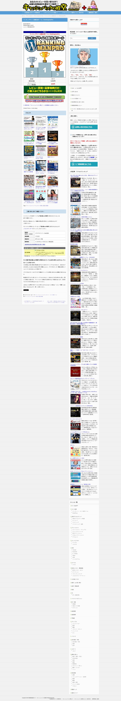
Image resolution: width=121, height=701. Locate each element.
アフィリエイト (75, 527)
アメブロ (74, 542)
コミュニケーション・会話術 (79, 676)
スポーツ (74, 649)
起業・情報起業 (75, 586)
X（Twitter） (75, 553)
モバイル (74, 562)
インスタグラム (76, 559)
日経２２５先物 (76, 605)
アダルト (74, 686)
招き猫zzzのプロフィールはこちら (76, 66)
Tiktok (73, 555)
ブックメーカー (76, 623)
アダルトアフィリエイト (78, 535)
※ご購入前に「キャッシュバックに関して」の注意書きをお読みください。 (41, 105)
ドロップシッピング (77, 573)
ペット (74, 669)
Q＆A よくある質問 (76, 88)
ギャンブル (74, 621)
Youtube (74, 549)
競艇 (73, 627)
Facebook (74, 551)
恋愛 (73, 674)
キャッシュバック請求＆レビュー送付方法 (73, 12)
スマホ (74, 564)
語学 (73, 645)
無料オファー (75, 692)
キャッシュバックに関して (51, 12)
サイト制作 (39, 205)
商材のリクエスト (76, 95)
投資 (73, 589)
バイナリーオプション (77, 598)
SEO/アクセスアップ (76, 516)
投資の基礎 (45, 205)
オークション (75, 572)
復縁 (73, 678)
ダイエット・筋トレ (77, 665)
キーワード (75, 520)
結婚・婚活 (75, 682)
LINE (73, 557)
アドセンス (75, 537)
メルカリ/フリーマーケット (78, 575)
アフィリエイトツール (31, 205)
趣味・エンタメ (76, 667)
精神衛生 (74, 663)
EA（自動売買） (76, 595)
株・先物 (74, 602)
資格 (73, 643)
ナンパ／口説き (76, 684)
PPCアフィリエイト (77, 533)
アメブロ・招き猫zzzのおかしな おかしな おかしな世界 (84, 109)
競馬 (73, 625)
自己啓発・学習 (75, 639)
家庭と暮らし (75, 654)
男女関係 (74, 673)
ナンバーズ (75, 631)
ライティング (75, 522)
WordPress (75, 513)
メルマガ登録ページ (76, 98)
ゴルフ (74, 651)
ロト (73, 632)
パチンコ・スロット (77, 629)
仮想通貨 (74, 611)
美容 (73, 660)
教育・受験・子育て (77, 656)
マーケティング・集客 (77, 524)
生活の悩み (75, 658)
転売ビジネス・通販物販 (77, 568)
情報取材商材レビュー (77, 105)
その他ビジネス (75, 579)
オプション (75, 607)
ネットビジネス (75, 540)
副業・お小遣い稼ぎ (76, 582)
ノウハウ (74, 636)
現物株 (74, 604)
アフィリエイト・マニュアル (79, 529)
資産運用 (74, 614)
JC (32, 294)
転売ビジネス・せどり (77, 570)
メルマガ (74, 544)
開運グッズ (74, 689)
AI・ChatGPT (75, 505)
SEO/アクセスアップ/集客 (78, 518)
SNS (73, 548)
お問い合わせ (75, 91)
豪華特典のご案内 (93, 12)
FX (72, 593)
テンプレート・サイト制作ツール (50, 294)
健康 (73, 662)
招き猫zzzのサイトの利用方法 (32, 12)
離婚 (73, 680)
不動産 (73, 618)
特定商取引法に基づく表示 (78, 102)
